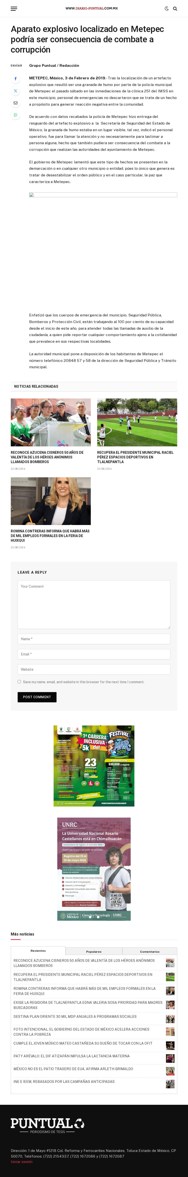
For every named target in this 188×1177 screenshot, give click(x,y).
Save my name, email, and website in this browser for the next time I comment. (83, 682)
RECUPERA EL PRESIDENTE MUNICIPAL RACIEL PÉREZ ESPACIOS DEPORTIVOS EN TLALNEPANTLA (135, 457)
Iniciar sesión (22, 1162)
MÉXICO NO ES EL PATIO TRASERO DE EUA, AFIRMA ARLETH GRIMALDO (73, 1069)
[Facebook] (15, 78)
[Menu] (14, 8)
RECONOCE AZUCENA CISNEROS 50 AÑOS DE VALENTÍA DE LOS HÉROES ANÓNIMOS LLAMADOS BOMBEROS (47, 457)
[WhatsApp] (15, 114)
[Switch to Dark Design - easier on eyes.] (167, 8)
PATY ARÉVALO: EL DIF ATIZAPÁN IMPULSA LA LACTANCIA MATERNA (71, 1056)
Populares (94, 951)
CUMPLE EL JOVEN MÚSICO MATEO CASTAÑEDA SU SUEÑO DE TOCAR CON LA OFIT (83, 1043)
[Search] (174, 8)
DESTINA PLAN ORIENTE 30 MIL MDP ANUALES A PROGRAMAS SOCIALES (75, 1017)
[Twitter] (15, 90)
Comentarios (150, 951)
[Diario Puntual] (94, 8)
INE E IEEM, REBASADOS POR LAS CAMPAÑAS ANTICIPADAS (64, 1082)
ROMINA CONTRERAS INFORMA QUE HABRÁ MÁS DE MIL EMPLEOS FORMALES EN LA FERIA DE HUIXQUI (50, 535)
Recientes (38, 950)
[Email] (15, 102)
